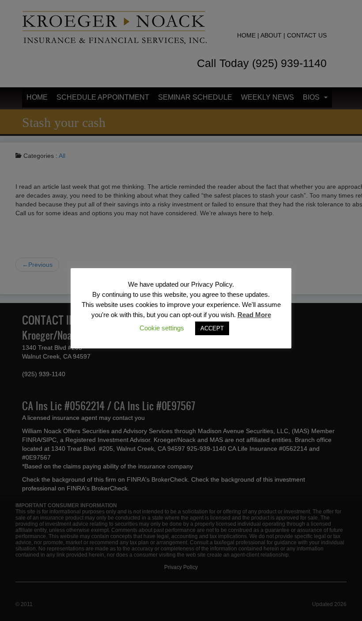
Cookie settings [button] (162, 328)
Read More (254, 314)
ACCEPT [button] (212, 328)
